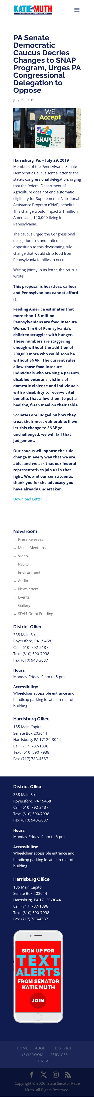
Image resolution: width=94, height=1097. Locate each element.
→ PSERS (21, 564)
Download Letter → (30, 498)
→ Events (21, 597)
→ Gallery (21, 605)
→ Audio (20, 580)
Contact (44, 1060)
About (41, 1048)
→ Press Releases (28, 539)
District (63, 1048)
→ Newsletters (25, 588)
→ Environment (26, 572)
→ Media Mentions (29, 547)
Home (22, 1048)
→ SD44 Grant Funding (33, 613)
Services (59, 1054)
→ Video (20, 555)
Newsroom (32, 1054)
